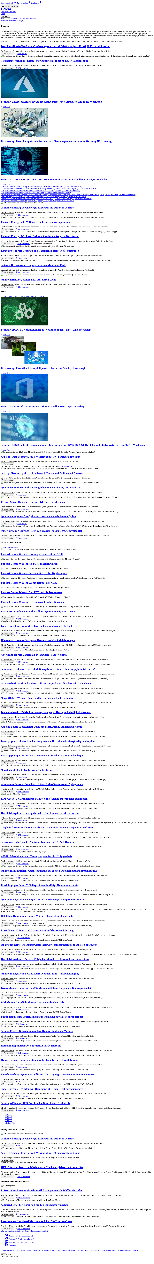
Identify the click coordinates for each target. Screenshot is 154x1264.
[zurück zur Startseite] (6, 10)
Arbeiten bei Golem (31, 1231)
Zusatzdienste (61, 1250)
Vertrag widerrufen (122, 1250)
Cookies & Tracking (48, 1250)
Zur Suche (35, 3)
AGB (20, 1250)
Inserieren (11, 1231)
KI (17, 21)
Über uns (4, 1231)
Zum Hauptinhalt (7, 3)
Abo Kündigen (90, 1250)
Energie (20, 21)
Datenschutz (36, 1250)
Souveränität (5, 21)
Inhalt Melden (71, 1250)
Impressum (5, 1250)
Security (13, 21)
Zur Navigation (22, 3)
